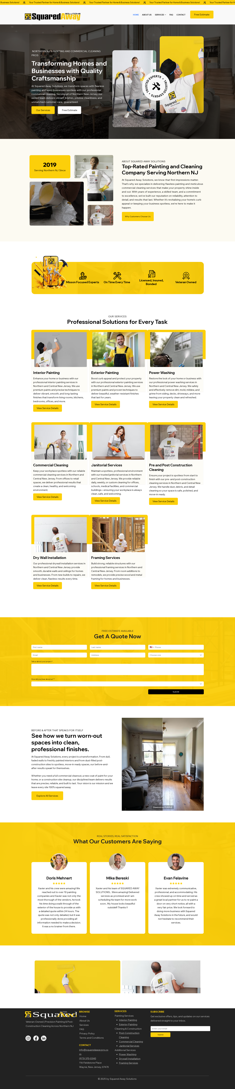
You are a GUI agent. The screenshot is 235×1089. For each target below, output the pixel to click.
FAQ (81, 1029)
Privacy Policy (87, 1033)
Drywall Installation (129, 1058)
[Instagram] (28, 1038)
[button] (79, 222)
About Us (84, 1020)
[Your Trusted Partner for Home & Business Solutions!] (117, 2)
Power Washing (127, 1054)
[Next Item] (194, 977)
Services (84, 1024)
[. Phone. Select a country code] (152, 647)
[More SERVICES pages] (165, 14)
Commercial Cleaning (131, 1041)
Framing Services (128, 1062)
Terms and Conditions (91, 1037)
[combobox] (176, 655)
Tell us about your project (42, 661)
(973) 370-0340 (87, 1058)
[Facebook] (36, 1038)
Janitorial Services (129, 1045)
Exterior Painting (128, 1024)
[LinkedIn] (43, 1038)
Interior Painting (128, 1020)
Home (82, 1016)
